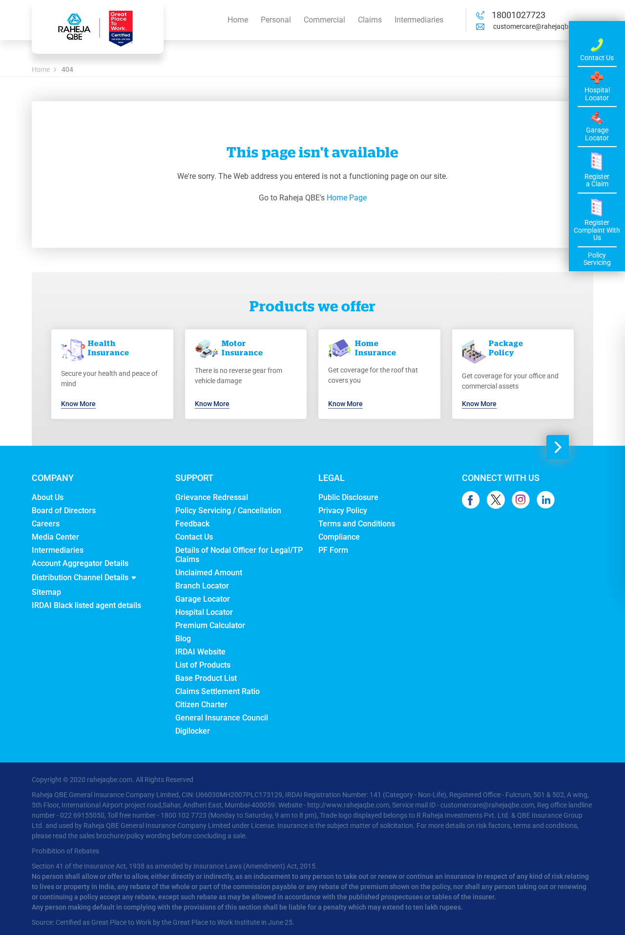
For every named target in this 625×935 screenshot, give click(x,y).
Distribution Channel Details (80, 577)
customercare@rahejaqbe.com (539, 26)
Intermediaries (419, 19)
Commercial (324, 19)
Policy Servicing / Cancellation (228, 510)
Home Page (347, 197)
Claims (370, 19)
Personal (276, 19)
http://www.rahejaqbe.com (348, 805)
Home (238, 19)
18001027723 (518, 15)
